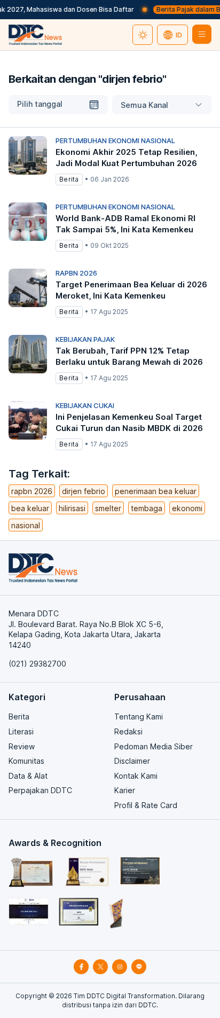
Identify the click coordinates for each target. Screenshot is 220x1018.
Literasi (21, 731)
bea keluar (30, 508)
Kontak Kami (136, 775)
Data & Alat (28, 775)
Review (22, 746)
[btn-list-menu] (201, 34)
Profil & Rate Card (145, 805)
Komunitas (26, 760)
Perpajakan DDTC (40, 790)
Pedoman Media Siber (153, 746)
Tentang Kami (138, 716)
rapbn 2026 (31, 491)
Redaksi (128, 731)
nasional (25, 525)
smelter (108, 508)
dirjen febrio (83, 491)
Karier (124, 790)
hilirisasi (72, 508)
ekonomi (187, 508)
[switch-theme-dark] (142, 35)
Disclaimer (132, 760)
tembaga (146, 508)
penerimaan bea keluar (156, 491)
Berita (19, 716)
